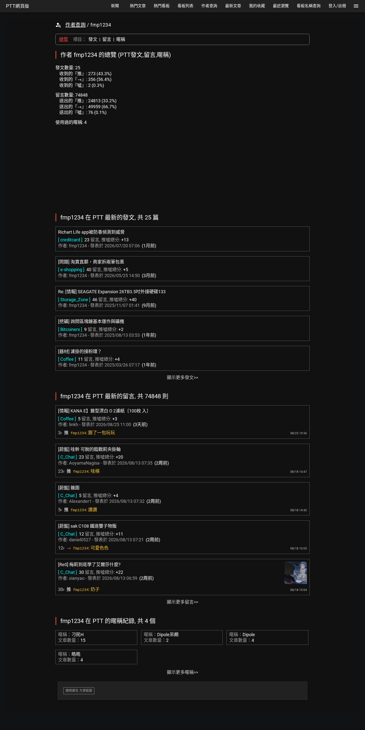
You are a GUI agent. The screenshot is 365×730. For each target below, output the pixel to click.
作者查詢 (75, 25)
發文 (92, 39)
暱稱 (120, 39)
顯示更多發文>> (182, 377)
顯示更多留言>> (182, 602)
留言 (106, 39)
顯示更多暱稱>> (182, 672)
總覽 (63, 39)
